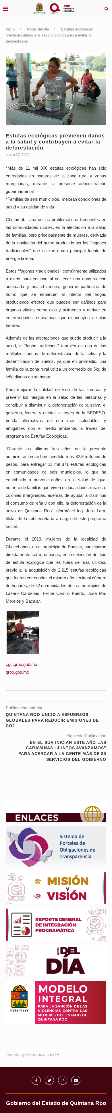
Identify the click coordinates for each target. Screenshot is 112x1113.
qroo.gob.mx (17, 672)
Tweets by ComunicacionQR (33, 1054)
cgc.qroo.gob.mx (21, 664)
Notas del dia (38, 29)
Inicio (10, 29)
